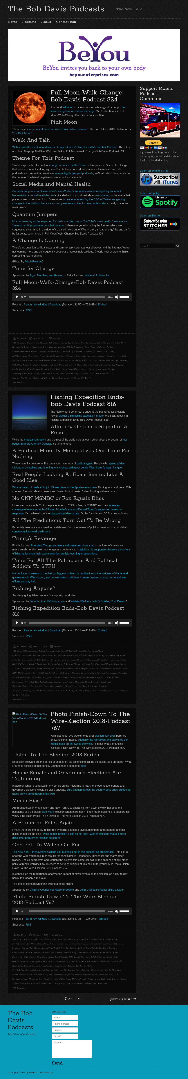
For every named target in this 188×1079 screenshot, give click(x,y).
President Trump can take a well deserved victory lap (62, 545)
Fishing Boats (120, 664)
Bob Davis (21, 338)
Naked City (76, 360)
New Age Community (119, 360)
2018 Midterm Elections (108, 939)
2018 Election (45, 939)
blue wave (48, 811)
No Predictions (56, 970)
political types (85, 463)
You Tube (89, 378)
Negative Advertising (50, 965)
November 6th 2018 (99, 970)
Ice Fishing (56, 668)
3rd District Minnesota (94, 943)
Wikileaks (112, 690)
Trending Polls (47, 983)
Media (119, 961)
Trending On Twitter (79, 373)
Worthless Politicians (21, 695)
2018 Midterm (69, 939)
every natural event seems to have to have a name (57, 129)
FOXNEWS (17, 668)
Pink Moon (45, 364)
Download (55, 304)
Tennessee (124, 979)
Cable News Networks (27, 659)
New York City (85, 965)
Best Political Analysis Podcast (87, 655)
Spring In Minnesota (75, 681)
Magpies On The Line (90, 668)
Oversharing (34, 364)
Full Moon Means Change (104, 351)
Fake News (68, 664)
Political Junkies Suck (21, 677)
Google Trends (52, 356)
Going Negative (35, 961)
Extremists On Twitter (21, 351)
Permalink (21, 382)
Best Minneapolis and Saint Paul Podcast (47, 948)
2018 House (57, 939)
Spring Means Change (104, 369)
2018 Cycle (33, 939)
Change (56, 342)
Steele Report (90, 681)
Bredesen (113, 948)
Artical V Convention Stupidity (74, 650)
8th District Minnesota (114, 943)
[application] (72, 297)
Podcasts (29, 22)
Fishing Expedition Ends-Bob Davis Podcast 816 (87, 400)
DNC (14, 664)
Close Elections (18, 952)
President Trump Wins (95, 677)
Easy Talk (114, 952)
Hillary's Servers (43, 668)
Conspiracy (56, 659)
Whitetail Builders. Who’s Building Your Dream (97, 601)
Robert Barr (34, 681)
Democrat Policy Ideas (86, 659)
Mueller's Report (52, 673)
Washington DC (77, 378)
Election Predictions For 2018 (60, 956)
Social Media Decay (58, 369)
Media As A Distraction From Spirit (111, 356)
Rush (42, 681)
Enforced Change (98, 347)
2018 (25, 939)
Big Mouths (121, 655)
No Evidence (65, 673)
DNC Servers (22, 664)
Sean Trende (44, 979)
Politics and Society (83, 364)
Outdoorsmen (111, 673)
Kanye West (81, 961)
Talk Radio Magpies (20, 686)
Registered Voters (90, 974)
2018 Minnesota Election (36, 943)
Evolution (111, 347)
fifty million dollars (86, 664)
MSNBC (41, 673)
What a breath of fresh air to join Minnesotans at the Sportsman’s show (54, 487)
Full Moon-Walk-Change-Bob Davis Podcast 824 (87, 96)
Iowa (73, 961)
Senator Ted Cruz (57, 979)
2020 (25, 650)
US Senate (79, 690)
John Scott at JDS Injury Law (47, 601)
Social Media (71, 979)
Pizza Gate (122, 673)
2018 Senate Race (56, 943)
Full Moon (87, 351)
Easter (87, 347)
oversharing (102, 195)
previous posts (121, 998)
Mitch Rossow (33, 261)
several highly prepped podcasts (74, 173)
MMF (14, 673)
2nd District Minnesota (74, 943)
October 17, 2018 (40, 934)
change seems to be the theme (67, 165)
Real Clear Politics (56, 974)
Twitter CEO (94, 373)
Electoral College (55, 664)
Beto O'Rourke (92, 948)
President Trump (99, 364)
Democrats (121, 659)
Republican (103, 974)
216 (29, 650)
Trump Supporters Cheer (54, 686)
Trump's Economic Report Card (25, 690)
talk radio (107, 681)
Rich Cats (45, 369)
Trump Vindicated (89, 686)
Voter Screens (77, 983)
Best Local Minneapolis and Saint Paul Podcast (32, 655)
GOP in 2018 (49, 961)
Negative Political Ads (69, 965)
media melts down (35, 439)
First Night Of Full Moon (71, 351)
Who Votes (102, 983)
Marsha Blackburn (108, 961)
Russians (49, 681)
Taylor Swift (106, 979)
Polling (29, 974)
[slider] (125, 296)
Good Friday (40, 356)
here (83, 765)
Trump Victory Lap (73, 686)
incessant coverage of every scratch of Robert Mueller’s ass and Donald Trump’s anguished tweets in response (67, 509)
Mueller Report (64, 360)
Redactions (35, 369)
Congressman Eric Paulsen (42, 952)
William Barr (122, 690)
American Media (53, 650)
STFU (99, 681)
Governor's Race (63, 961)
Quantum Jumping (115, 364)
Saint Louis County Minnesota (25, 979)
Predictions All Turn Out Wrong (71, 677)
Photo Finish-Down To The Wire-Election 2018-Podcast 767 (90, 721)
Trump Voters (59, 983)
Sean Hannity (59, 681)
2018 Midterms (18, 943)
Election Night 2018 (37, 956)
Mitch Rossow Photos (48, 360)
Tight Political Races (21, 983)
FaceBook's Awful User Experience (45, 351)
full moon (67, 107)
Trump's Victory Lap (48, 690)
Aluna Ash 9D (46, 342)
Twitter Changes (106, 373)
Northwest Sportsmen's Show (84, 673)
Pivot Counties (18, 974)
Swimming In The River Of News (25, 373)
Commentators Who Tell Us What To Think (108, 342)
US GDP (69, 690)
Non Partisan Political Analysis (77, 970)
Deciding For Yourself (21, 347)
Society (84, 369)
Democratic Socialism (106, 659)
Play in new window (35, 304)
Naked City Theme (89, 360)
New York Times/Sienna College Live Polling (30, 970)
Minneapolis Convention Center (113, 668)
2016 (19, 650)
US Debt (61, 690)
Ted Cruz (115, 979)
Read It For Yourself (20, 369)
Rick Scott (113, 974)
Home (12, 22)
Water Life (103, 690)
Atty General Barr (95, 650)
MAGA (77, 668)
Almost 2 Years (38, 650)
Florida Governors (82, 956)
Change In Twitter (81, 342)
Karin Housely (93, 961)
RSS (29, 310)
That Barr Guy (36, 686)
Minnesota (36, 965)
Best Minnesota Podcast (64, 655)
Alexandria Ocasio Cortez (28, 342)
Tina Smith (35, 983)
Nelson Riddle (104, 360)
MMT (20, 673)
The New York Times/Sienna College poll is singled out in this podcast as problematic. (63, 851)
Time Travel (65, 373)
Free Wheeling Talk (110, 956)
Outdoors (101, 673)
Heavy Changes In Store (70, 356)
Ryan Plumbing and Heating (46, 275)
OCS (14, 364)
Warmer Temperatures (60, 378)
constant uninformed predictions (31, 531)
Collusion (46, 659)
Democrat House (69, 659)
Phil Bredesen (115, 970)
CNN (39, 659)
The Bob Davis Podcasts (56, 9)
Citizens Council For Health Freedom (52, 889)
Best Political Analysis (75, 948)
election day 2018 (105, 735)
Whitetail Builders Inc (97, 275)
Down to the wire (85, 952)
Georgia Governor (20, 961)
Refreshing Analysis (73, 974)
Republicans (17, 681)
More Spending (30, 673)
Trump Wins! (103, 686)
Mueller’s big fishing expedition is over (81, 415)
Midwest (27, 965)
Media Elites (17, 965)
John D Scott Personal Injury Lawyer (102, 889)
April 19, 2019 (39, 338)
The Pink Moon (22, 133)
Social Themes (74, 369)
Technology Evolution (49, 373)
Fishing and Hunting (104, 664)
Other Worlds (22, 364)
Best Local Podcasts (20, 948)
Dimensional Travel (40, 347)
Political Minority (39, 677)
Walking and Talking (41, 378)
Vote (68, 983)
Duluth (96, 952)
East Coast (104, 952)
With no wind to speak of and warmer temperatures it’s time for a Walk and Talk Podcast (64, 147)
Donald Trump (70, 952)
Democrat (59, 952)
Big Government (108, 655)
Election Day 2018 (20, 956)
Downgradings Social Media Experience (66, 347)
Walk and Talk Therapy (22, 378)
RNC (26, 681)
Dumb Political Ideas (38, 664)
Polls (35, 974)
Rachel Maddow (112, 677)
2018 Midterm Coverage (86, 939)
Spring (91, 369)
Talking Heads (94, 979)
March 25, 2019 (40, 646)
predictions (52, 677)
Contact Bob (66, 22)
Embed (102, 304)
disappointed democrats (64, 513)
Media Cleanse (18, 360)
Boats (14, 659)
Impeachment (67, 668)
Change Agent (67, 342)
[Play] (17, 297)
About (46, 22)
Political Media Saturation (62, 364)
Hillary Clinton (29, 668)
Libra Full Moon (88, 356)
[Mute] (116, 297)
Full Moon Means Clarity (22, 356)
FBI (75, 664)
